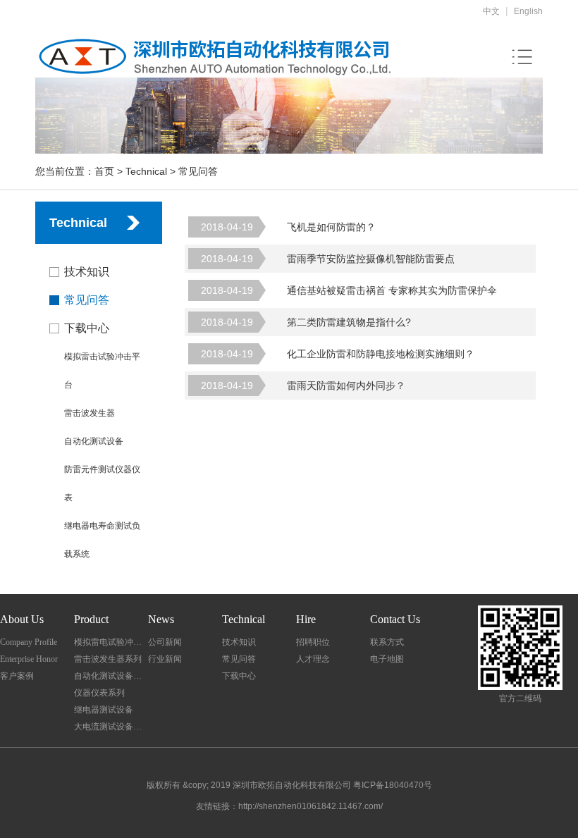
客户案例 (17, 676)
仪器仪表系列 (99, 693)
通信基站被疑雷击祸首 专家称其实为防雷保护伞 (349, 290)
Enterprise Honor (29, 659)
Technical (146, 171)
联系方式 (387, 642)
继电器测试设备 (103, 710)
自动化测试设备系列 (111, 676)
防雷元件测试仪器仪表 (102, 483)
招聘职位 (313, 642)
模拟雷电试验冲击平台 (111, 642)
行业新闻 (165, 659)
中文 (491, 11)
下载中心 (86, 328)
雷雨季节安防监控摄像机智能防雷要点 (328, 258)
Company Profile (28, 642)
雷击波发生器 (89, 413)
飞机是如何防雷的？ (288, 227)
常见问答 (86, 300)
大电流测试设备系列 (111, 727)
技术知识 (86, 272)
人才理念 (313, 659)
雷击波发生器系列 (108, 659)
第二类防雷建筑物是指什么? (306, 322)
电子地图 (387, 659)
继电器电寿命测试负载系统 (102, 540)
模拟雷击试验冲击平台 (102, 371)
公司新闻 (165, 642)
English (528, 11)
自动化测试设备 (93, 441)
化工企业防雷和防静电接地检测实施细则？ (337, 353)
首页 (104, 171)
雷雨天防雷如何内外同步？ (303, 385)
